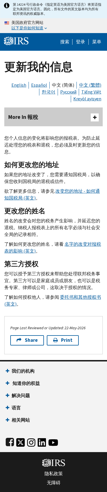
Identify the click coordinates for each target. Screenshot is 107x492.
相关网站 (21, 420)
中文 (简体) (63, 85)
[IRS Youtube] (53, 441)
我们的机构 (23, 371)
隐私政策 (54, 474)
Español (39, 85)
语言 (16, 408)
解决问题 (21, 396)
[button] (80, 42)
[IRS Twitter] (20, 441)
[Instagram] (31, 441)
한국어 (48, 92)
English (18, 85)
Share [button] (31, 340)
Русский (68, 92)
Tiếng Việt (91, 92)
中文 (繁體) (90, 85)
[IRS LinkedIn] (42, 441)
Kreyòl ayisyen (87, 99)
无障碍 (53, 483)
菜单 (96, 42)
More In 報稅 (23, 117)
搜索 (64, 42)
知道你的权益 (26, 383)
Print (66, 340)
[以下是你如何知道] (53, 25)
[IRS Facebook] (10, 441)
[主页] (16, 40)
